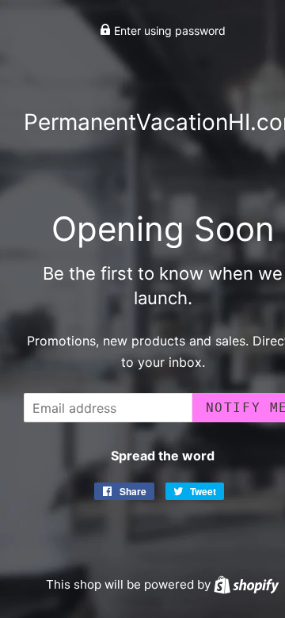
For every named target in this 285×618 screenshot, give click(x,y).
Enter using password (168, 30)
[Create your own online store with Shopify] (246, 584)
